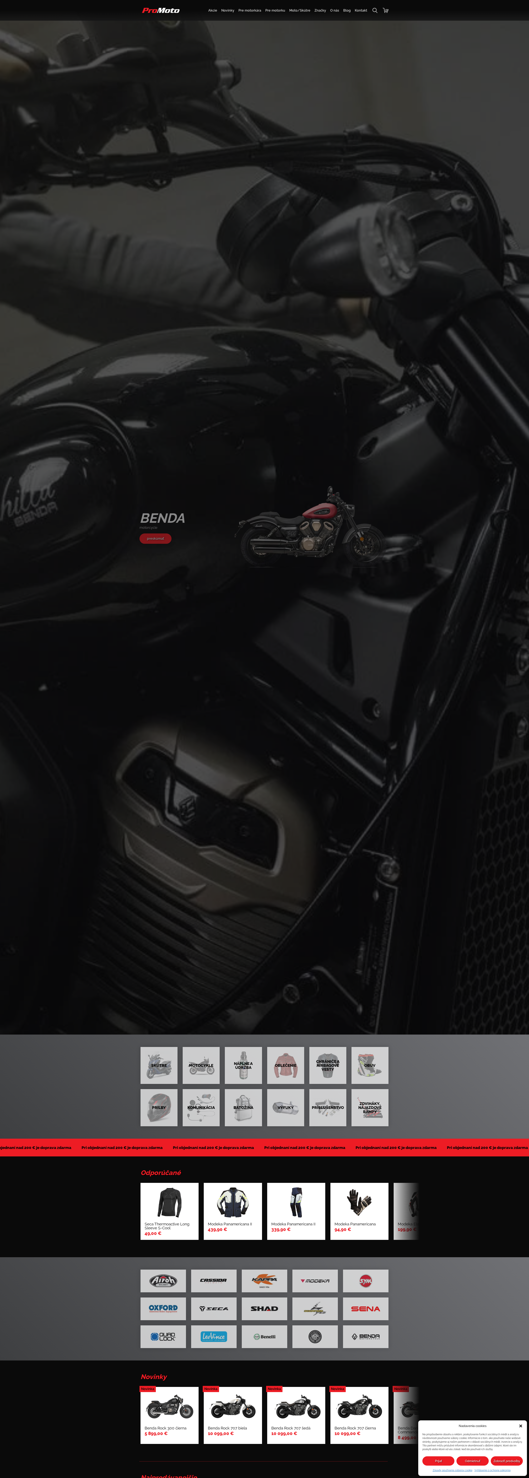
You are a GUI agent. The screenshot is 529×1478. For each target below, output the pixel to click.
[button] (521, 1426)
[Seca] (214, 1308)
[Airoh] (163, 1281)
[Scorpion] (315, 1308)
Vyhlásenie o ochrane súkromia (492, 1470)
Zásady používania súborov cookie (452, 1470)
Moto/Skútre (299, 10)
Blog (347, 10)
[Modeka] (315, 1281)
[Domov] (160, 12)
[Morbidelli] (315, 1336)
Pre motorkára (249, 10)
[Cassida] (214, 1281)
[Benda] (365, 1336)
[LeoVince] (214, 1336)
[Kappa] (264, 1281)
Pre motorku (275, 10)
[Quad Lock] (163, 1336)
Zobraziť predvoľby (506, 1461)
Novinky (227, 10)
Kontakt (361, 10)
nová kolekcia (158, 539)
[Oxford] (163, 1308)
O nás (334, 10)
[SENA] (365, 1308)
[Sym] (365, 1281)
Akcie (212, 10)
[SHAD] (264, 1308)
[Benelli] (264, 1336)
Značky (320, 10)
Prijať (438, 1461)
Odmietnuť (472, 1461)
